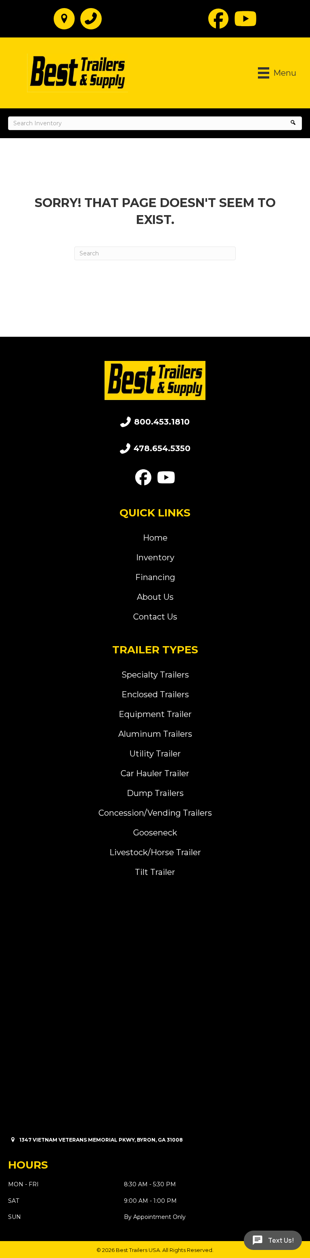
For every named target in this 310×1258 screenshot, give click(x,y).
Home (155, 538)
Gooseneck (155, 832)
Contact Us (155, 617)
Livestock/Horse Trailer (155, 852)
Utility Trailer (155, 754)
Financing (155, 577)
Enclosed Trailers (155, 694)
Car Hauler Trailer (155, 773)
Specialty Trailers (155, 675)
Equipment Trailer (155, 714)
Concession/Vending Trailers (155, 813)
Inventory (155, 557)
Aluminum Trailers (155, 734)
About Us (155, 597)
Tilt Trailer (155, 872)
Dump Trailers (155, 793)
